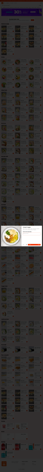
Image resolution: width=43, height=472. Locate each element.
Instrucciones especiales (27, 231)
